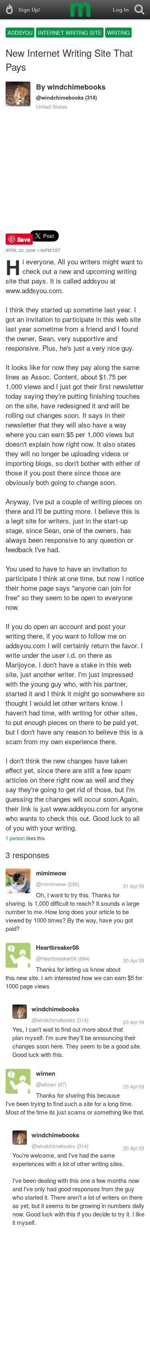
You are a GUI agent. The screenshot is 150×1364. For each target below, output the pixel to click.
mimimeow (51, 873)
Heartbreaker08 (57, 947)
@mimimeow (51, 884)
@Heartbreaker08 (56, 958)
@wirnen (46, 1084)
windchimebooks (76, 87)
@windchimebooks (60, 97)
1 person (15, 838)
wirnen (45, 1073)
